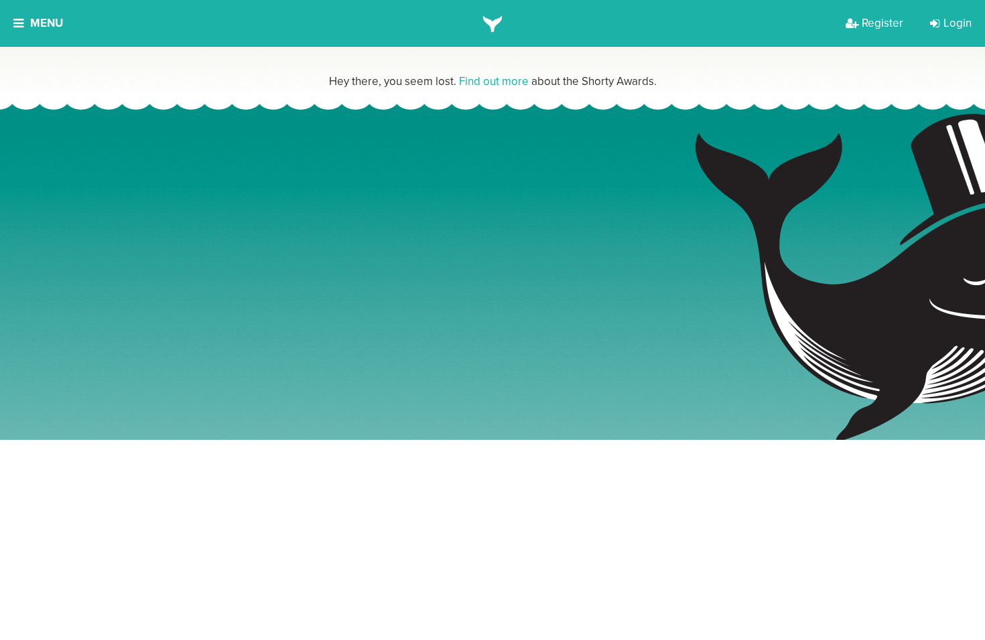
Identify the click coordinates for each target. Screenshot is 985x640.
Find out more (494, 81)
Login (957, 23)
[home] (493, 23)
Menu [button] (46, 23)
